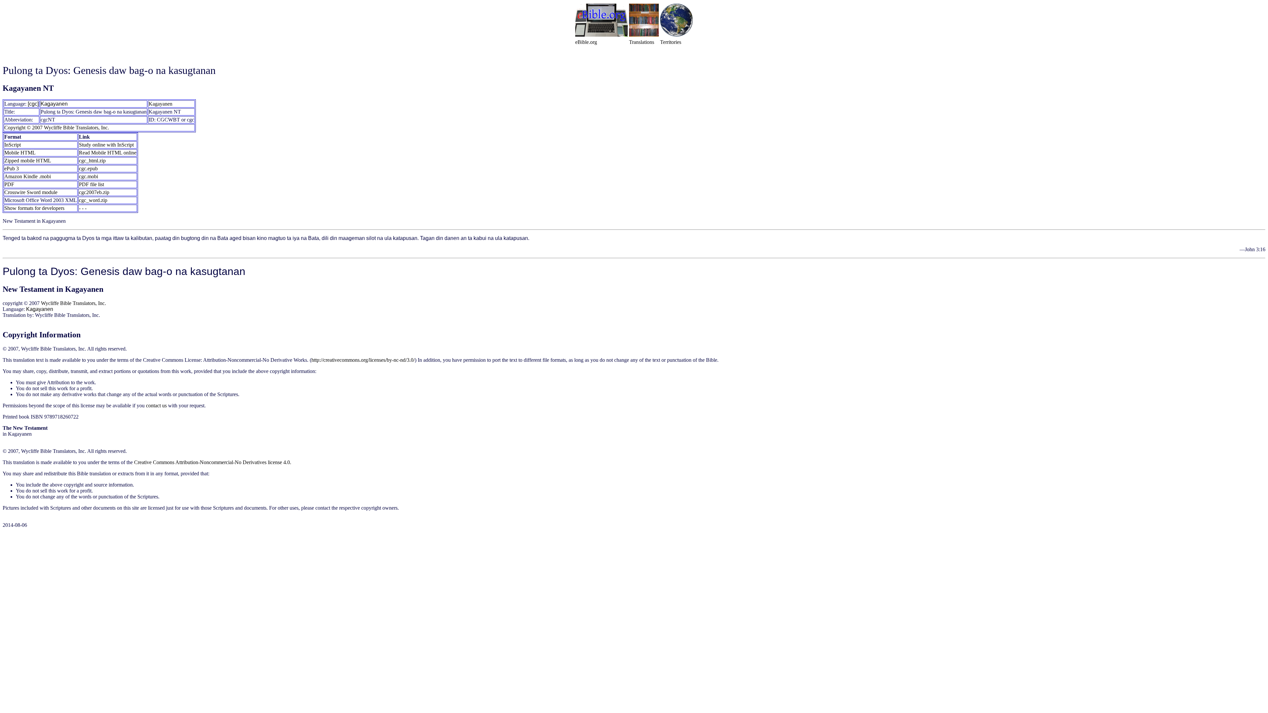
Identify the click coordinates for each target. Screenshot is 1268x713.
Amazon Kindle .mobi (27, 176)
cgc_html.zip (92, 160)
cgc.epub (88, 168)
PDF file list (91, 184)
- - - (83, 208)
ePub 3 (11, 168)
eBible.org (586, 42)
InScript (12, 145)
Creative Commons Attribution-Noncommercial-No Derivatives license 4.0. (212, 462)
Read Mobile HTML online (107, 152)
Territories (670, 42)
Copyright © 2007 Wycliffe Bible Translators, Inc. (56, 127)
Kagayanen (54, 104)
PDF (9, 184)
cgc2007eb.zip (94, 192)
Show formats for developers (34, 208)
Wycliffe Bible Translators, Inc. (73, 303)
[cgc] (33, 104)
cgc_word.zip (93, 200)
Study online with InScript (106, 145)
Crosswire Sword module (30, 192)
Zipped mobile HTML (27, 160)
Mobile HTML (20, 152)
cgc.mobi (88, 176)
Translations (641, 42)
